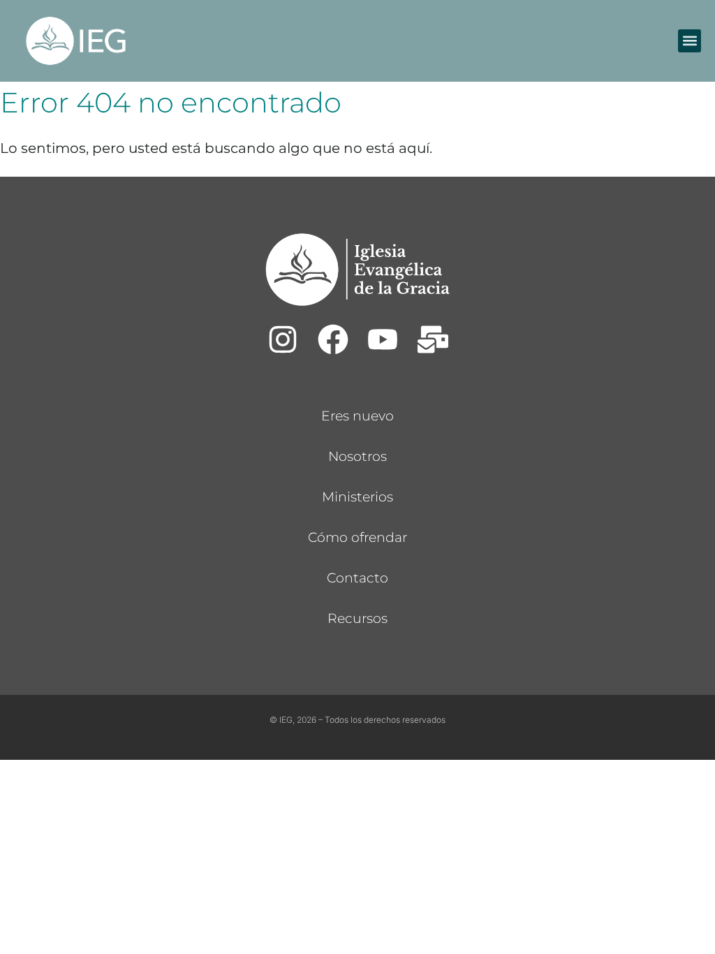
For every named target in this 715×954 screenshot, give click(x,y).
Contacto (357, 578)
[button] (689, 40)
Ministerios (357, 497)
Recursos (357, 618)
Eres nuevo (357, 416)
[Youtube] (382, 339)
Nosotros (357, 456)
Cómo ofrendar (357, 537)
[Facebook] (332, 339)
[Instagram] (282, 339)
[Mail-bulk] (433, 339)
